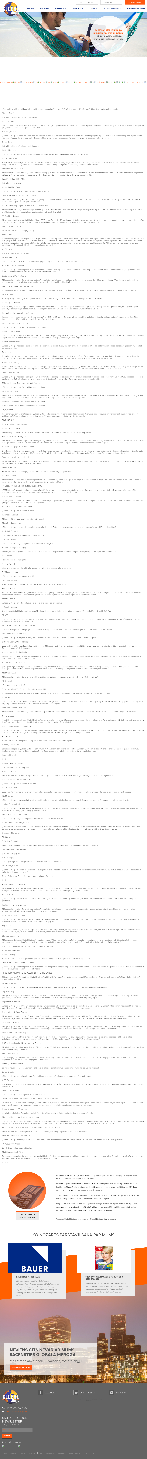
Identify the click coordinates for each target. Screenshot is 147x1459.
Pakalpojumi (60, 8)
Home (5, 1453)
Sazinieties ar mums (136, 8)
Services (22, 1453)
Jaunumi (94, 8)
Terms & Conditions (74, 1453)
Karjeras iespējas (112, 8)
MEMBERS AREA (135, 2)
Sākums (30, 8)
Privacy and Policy (89, 1453)
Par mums (44, 8)
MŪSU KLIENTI (78, 8)
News (41, 1453)
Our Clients (32, 1453)
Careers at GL (50, 1453)
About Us (13, 1453)
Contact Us (61, 1453)
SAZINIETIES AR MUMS (21, 1368)
